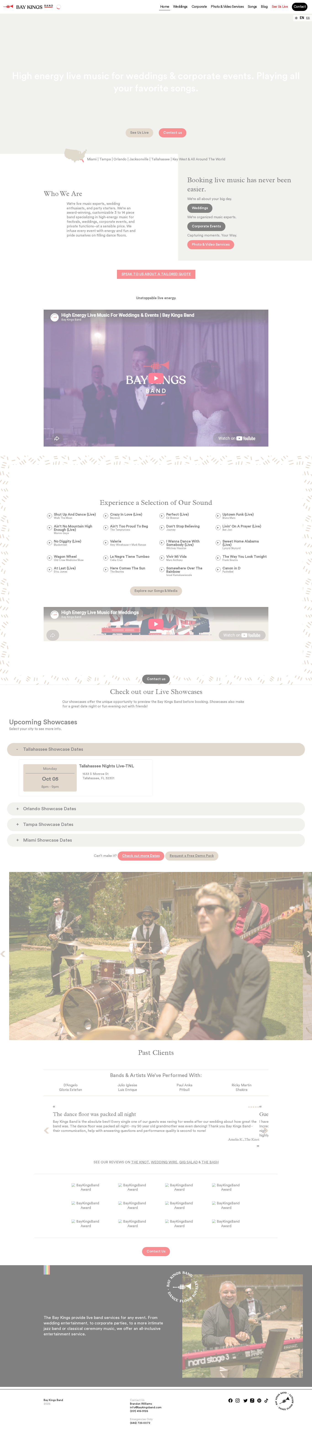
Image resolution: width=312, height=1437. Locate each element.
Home (164, 6)
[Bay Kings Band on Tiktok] (266, 1400)
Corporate (199, 6)
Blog (264, 6)
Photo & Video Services (227, 6)
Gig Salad (188, 1162)
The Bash (210, 1162)
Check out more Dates (141, 856)
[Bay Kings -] (8, 7)
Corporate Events (206, 226)
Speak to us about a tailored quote (156, 274)
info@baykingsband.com (145, 1407)
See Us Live (280, 6)
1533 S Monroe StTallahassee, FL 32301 (98, 776)
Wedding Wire (164, 1162)
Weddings (180, 6)
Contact (300, 6)
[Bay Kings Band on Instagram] (237, 1400)
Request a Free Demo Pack (192, 856)
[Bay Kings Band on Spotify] (259, 1400)
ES (308, 18)
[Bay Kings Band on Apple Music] (252, 1400)
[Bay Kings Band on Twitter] (245, 1400)
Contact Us (156, 1251)
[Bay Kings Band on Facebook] (230, 1400)
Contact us (172, 132)
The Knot (140, 1162)
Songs (252, 6)
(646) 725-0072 (140, 1423)
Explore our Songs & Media (156, 591)
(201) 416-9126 (139, 1411)
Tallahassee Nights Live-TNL (106, 766)
